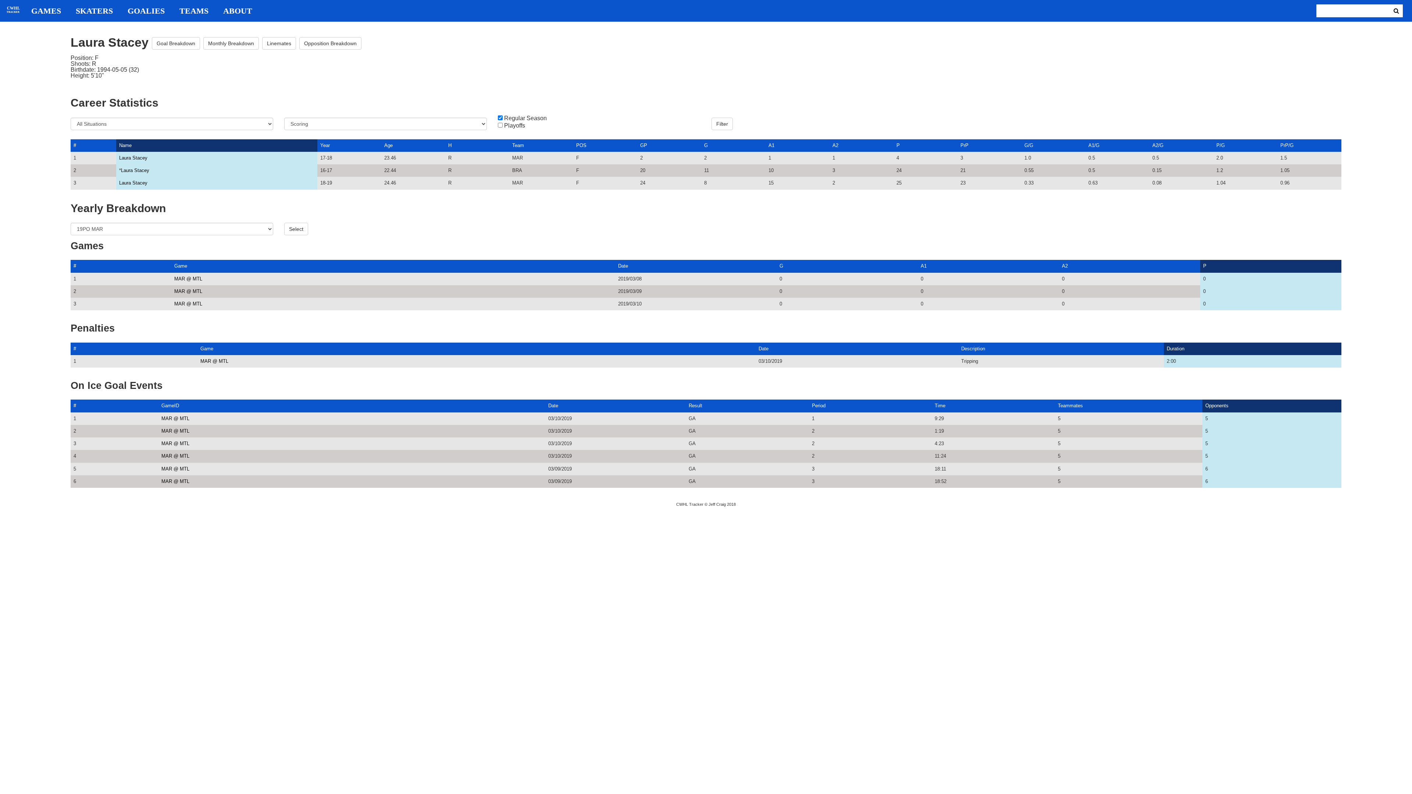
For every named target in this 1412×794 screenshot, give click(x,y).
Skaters (94, 11)
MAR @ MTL (188, 279)
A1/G (1093, 145)
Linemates (279, 43)
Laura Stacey (133, 158)
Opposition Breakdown (330, 43)
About (237, 11)
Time (940, 405)
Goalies (146, 11)
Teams (193, 11)
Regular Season (525, 118)
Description (973, 348)
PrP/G (1287, 145)
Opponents (1217, 405)
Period (819, 405)
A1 (771, 145)
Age (388, 145)
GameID (170, 405)
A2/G (1157, 145)
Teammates (1070, 405)
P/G (1220, 145)
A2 (835, 145)
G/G (1028, 145)
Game (180, 266)
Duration (1175, 348)
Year (325, 145)
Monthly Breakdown (231, 43)
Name (125, 145)
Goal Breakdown (176, 43)
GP (643, 145)
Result (695, 405)
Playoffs (514, 126)
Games (46, 11)
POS (581, 145)
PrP (964, 145)
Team (518, 145)
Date (623, 266)
